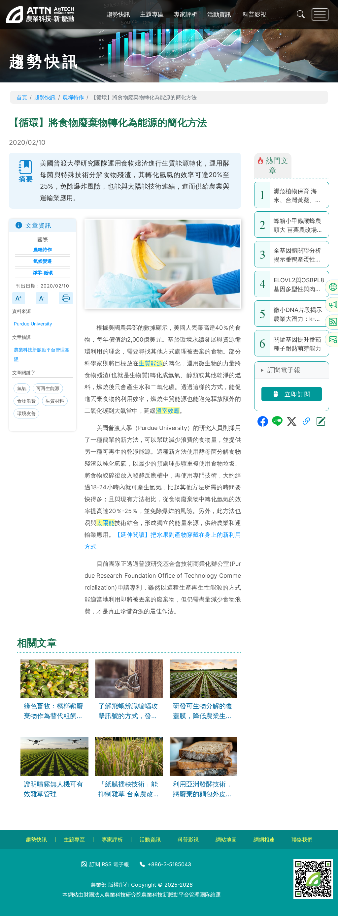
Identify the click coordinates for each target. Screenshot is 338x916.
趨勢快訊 (118, 14)
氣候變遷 (42, 261)
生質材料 (55, 401)
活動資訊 (219, 14)
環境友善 (26, 413)
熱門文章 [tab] (277, 165)
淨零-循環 (43, 272)
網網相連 (264, 839)
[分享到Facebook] (262, 421)
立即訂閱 (296, 394)
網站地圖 (226, 839)
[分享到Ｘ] (292, 421)
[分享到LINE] (277, 421)
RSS (107, 864)
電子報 (121, 864)
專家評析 (185, 14)
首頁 (22, 97)
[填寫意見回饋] (321, 421)
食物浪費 (26, 401)
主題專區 (152, 14)
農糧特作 (73, 97)
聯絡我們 (302, 839)
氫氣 (21, 388)
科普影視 (254, 14)
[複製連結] (306, 421)
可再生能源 (47, 388)
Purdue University (33, 323)
